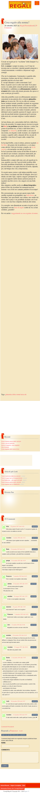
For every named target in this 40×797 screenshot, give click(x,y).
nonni (18, 394)
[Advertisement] (20, 305)
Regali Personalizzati (27, 25)
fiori (5, 126)
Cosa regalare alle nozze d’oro (10, 449)
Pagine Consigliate (16, 785)
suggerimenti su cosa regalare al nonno (25, 213)
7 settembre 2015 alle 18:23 (20, 576)
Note (23, 785)
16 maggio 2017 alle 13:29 (20, 596)
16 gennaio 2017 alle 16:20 (17, 526)
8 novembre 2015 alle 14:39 (19, 560)
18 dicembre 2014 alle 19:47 (18, 701)
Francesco (14, 730)
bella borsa (30, 195)
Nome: (3, 743)
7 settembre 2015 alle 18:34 (21, 614)
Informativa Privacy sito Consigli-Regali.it (12, 788)
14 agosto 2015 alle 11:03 (19, 607)
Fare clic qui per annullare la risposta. (14, 735)
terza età (23, 394)
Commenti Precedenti (7, 727)
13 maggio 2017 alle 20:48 (21, 647)
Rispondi (34, 526)
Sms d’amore (5, 447)
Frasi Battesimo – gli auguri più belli (11, 480)
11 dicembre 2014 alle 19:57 (20, 714)
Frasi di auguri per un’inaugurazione (11, 478)
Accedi (21, 731)
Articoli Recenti (5, 785)
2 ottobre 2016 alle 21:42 (19, 538)
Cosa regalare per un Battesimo (10, 484)
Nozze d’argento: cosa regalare (10, 445)
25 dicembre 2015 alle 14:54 (20, 583)
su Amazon (12, 130)
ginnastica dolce (10, 394)
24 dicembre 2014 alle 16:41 (20, 635)
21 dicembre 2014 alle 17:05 (18, 657)
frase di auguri (19, 207)
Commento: (5, 750)
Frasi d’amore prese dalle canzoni (11, 441)
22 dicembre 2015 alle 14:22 (18, 549)
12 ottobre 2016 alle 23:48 (18, 625)
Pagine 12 (26, 791)
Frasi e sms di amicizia (7, 443)
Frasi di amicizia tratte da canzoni (11, 476)
